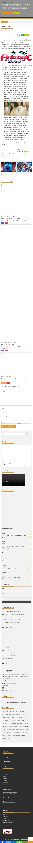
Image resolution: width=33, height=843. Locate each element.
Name (3, 588)
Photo (6, 688)
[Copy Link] (27, 35)
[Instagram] (17, 35)
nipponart (22, 729)
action (6, 711)
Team (4, 784)
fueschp (19, 720)
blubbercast (24, 714)
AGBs (4, 824)
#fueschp (18, 661)
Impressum (5, 778)
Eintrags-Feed (6, 757)
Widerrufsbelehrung (7, 822)
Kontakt (5, 780)
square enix (25, 732)
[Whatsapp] (25, 35)
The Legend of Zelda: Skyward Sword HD (16, 547)
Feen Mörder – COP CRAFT (13, 577)
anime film (15, 711)
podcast (3, 732)
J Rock (29, 153)
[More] (28, 35)
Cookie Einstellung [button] (7, 13)
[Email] (23, 35)
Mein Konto (6, 814)
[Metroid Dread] (4, 535)
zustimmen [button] (16, 13)
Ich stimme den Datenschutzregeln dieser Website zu (15, 599)
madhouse (11, 726)
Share (11, 665)
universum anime (16, 735)
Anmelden (5, 756)
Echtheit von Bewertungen (9, 774)
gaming (24, 720)
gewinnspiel (4, 723)
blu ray (3, 717)
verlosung (4, 738)
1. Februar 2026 (5, 376)
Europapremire (17, 153)
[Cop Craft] (4, 578)
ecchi (11, 720)
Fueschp (10, 463)
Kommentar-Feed (7, 759)
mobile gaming (26, 726)
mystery (4, 729)
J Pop (26, 153)
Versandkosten (6, 820)
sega (21, 732)
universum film (24, 735)
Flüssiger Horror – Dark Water (12, 622)
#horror (9, 661)
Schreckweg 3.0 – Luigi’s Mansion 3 (6, 173)
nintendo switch (15, 729)
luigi (6, 726)
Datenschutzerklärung (13, 423)
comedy (12, 717)
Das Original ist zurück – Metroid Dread (16, 535)
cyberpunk (26, 717)
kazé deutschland (15, 723)
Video (5, 663)
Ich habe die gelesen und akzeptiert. (16, 423)
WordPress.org (6, 761)
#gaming (14, 661)
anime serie (11, 714)
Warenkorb (5, 816)
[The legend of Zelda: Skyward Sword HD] (4, 547)
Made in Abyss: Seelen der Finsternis (16, 568)
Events (4, 776)
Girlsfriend (23, 153)
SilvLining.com (5, 619)
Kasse (4, 818)
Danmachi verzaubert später (11, 617)
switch (9, 735)
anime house (21, 711)
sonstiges (6, 153)
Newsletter (5, 782)
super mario (4, 735)
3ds (3, 711)
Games (3, 222)
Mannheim (3, 155)
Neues (3, 153)
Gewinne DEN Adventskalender (12, 611)
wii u (9, 738)
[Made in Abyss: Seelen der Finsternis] (4, 569)
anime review (5, 714)
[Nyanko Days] (4, 559)
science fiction (16, 732)
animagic (12, 153)
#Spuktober (4, 661)
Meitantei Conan (17, 726)
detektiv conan (5, 720)
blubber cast (17, 714)
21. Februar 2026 (5, 342)
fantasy (14, 720)
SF (12, 30)
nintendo (9, 729)
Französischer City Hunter (25, 173)
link (3, 726)
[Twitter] (21, 35)
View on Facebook (5, 665)
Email (3, 593)
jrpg (9, 723)
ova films (27, 729)
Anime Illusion (9, 646)
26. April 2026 (5, 216)
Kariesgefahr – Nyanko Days (14, 559)
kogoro (21, 723)
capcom (8, 717)
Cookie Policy (6, 771)
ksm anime (27, 723)
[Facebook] (19, 35)
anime (10, 711)
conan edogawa (19, 717)
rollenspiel (9, 732)
